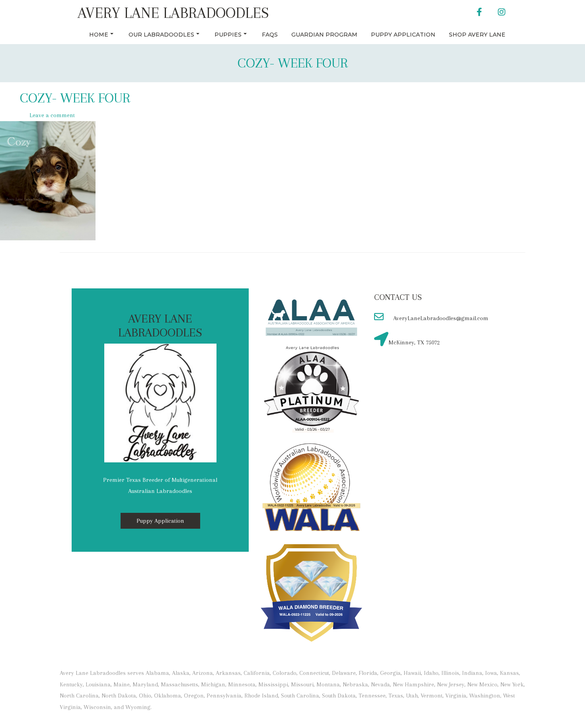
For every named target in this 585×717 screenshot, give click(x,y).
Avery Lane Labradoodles (173, 12)
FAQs (270, 34)
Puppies (228, 34)
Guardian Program (324, 34)
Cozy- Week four (293, 63)
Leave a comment (52, 115)
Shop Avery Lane (477, 34)
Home (98, 34)
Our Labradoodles (161, 34)
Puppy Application (403, 34)
